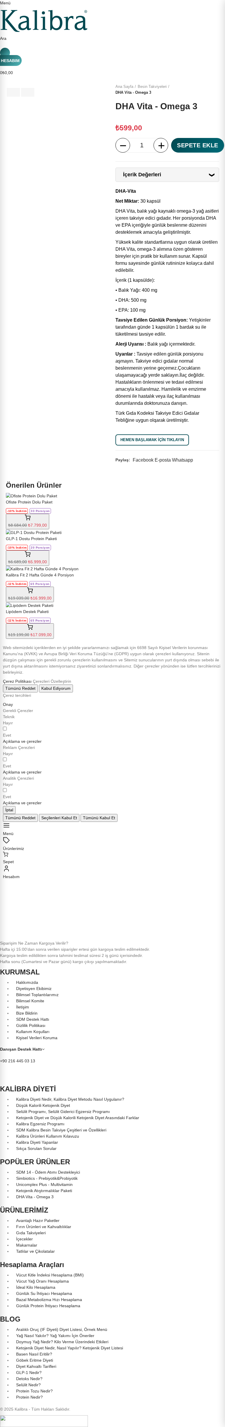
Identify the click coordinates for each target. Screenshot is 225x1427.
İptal (9, 810)
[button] (22, 741)
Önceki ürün (208, 90)
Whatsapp (182, 460)
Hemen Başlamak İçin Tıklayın (152, 440)
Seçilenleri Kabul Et (59, 817)
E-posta (163, 460)
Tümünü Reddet (20, 688)
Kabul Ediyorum (56, 688)
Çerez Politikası (17, 681)
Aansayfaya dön (216, 90)
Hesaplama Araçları (32, 1265)
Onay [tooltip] (8, 704)
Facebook (143, 460)
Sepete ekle (197, 145)
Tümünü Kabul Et (99, 817)
